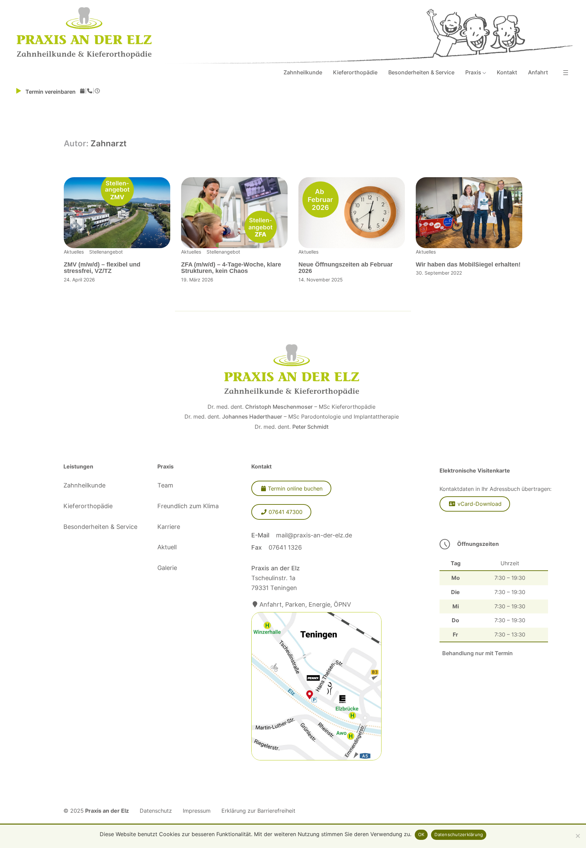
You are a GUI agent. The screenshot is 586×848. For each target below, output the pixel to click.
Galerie (167, 567)
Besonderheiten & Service (100, 526)
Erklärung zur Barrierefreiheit (258, 810)
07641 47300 (285, 512)
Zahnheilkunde (84, 485)
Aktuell (167, 547)
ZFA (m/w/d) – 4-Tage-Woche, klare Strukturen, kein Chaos (231, 268)
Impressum (197, 810)
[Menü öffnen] (566, 73)
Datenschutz (156, 810)
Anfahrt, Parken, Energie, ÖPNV (305, 604)
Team (165, 485)
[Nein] (577, 835)
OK (421, 834)
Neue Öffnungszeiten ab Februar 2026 (345, 268)
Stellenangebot (106, 252)
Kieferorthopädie (88, 506)
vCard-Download (479, 503)
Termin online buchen (295, 488)
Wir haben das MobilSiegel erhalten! (468, 264)
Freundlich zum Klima (188, 506)
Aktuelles (74, 252)
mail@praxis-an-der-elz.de (314, 535)
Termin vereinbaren (52, 91)
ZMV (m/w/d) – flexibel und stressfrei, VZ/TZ (102, 268)
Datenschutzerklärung (458, 834)
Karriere (168, 526)
